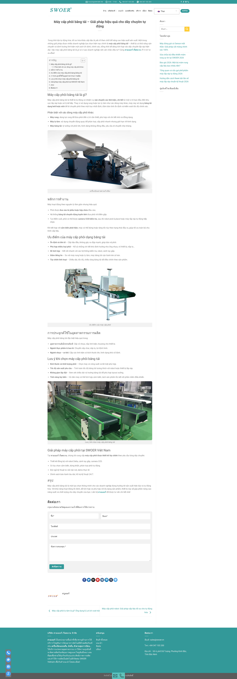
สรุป (52, 85)
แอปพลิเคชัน (129, 11)
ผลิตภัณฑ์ (111, 11)
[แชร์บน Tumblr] (111, 580)
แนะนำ (120, 11)
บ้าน (104, 11)
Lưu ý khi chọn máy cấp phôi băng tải (65, 79)
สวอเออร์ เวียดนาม (133, 50)
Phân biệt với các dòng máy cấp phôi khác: (69, 67)
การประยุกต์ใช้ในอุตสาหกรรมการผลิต (65, 76)
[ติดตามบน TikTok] (183, 2)
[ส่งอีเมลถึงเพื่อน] (93, 580)
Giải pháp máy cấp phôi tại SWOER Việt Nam (68, 82)
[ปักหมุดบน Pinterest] (98, 580)
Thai (162, 11)
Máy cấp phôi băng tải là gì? (61, 64)
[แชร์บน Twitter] (89, 580)
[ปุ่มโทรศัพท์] (121, 676)
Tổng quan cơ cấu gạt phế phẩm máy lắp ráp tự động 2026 (174, 72)
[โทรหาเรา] (188, 2)
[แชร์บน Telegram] (115, 580)
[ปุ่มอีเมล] (115, 676)
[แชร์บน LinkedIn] (107, 580)
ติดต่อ (150, 11)
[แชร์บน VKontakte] (102, 580)
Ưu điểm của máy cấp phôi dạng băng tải (66, 73)
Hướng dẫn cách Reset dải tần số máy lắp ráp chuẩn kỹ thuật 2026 (174, 80)
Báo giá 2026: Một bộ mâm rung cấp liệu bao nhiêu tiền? (174, 64)
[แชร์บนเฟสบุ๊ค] (84, 580)
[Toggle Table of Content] (82, 61)
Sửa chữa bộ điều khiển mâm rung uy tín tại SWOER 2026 (173, 56)
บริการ (138, 11)
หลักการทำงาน (57, 70)
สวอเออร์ (102, 492)
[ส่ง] (187, 29)
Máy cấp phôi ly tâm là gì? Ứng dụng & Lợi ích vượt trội (75, 611)
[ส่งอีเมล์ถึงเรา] (186, 2)
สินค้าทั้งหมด (101, 640)
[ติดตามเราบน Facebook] (181, 2)
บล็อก (144, 11)
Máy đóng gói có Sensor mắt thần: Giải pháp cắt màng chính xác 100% (173, 46)
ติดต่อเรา (54, 88)
